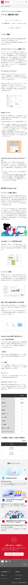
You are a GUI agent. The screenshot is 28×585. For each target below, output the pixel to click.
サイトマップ (4, 578)
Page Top (25, 564)
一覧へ (2, 564)
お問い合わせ (18, 578)
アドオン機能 (10, 27)
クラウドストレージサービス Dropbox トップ (13, 20)
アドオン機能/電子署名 (5, 23)
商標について (4, 575)
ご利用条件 (17, 571)
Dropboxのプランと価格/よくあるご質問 (19, 23)
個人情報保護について (6, 571)
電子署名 (17, 27)
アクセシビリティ (19, 575)
